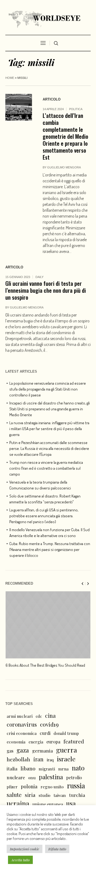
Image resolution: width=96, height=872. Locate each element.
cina (50, 715)
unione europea (48, 804)
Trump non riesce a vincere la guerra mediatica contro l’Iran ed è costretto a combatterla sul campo (46, 468)
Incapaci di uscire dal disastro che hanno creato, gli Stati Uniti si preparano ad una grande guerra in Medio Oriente (49, 408)
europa (53, 741)
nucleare (16, 777)
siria (30, 794)
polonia (29, 786)
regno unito (52, 786)
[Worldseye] (48, 18)
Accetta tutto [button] (20, 860)
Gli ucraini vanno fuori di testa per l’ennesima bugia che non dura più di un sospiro (45, 290)
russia (76, 786)
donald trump (66, 733)
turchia (77, 795)
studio (44, 795)
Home (9, 77)
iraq (50, 759)
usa (71, 803)
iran (38, 759)
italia (12, 768)
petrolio (74, 777)
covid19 (49, 724)
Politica (75, 109)
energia (36, 741)
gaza (23, 750)
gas (10, 751)
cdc (39, 716)
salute (14, 794)
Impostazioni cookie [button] (24, 849)
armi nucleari (20, 716)
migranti (47, 768)
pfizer (12, 786)
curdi (45, 733)
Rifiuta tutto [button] (57, 849)
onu (32, 777)
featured (73, 741)
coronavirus (22, 724)
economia (16, 741)
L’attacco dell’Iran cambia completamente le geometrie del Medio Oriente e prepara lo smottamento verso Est (65, 136)
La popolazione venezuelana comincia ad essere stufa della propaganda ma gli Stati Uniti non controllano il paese (47, 389)
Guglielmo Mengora (64, 167)
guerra (66, 750)
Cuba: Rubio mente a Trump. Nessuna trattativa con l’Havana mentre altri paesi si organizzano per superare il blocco (49, 549)
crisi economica (22, 733)
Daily (39, 277)
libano (28, 768)
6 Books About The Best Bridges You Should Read (45, 665)
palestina (51, 777)
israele (66, 759)
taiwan (60, 795)
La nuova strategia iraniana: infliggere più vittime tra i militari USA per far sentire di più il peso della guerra (49, 428)
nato (78, 768)
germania (42, 750)
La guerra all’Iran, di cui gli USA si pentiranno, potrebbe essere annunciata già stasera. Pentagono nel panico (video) (43, 515)
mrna (63, 768)
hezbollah (18, 759)
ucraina (18, 803)
